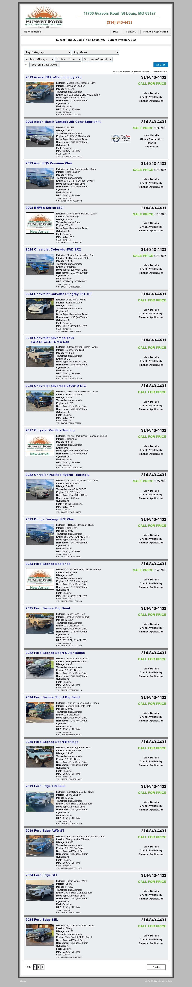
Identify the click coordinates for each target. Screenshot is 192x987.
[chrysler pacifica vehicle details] (40, 445)
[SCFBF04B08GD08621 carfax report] (121, 138)
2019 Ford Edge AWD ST (45, 830)
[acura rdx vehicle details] (40, 92)
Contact (131, 31)
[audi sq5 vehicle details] (40, 178)
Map (115, 31)
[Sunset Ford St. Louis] (96, 17)
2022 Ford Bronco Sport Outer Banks (55, 652)
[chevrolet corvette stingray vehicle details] (40, 309)
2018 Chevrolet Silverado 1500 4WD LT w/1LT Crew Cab (50, 339)
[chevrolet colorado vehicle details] (40, 264)
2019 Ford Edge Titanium (46, 786)
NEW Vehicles (32, 31)
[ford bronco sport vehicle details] (40, 667)
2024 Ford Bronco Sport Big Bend (53, 697)
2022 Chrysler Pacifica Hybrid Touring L (57, 474)
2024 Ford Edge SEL (42, 875)
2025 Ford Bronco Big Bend (48, 608)
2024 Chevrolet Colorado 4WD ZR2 (53, 249)
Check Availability (151, 97)
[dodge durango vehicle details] (40, 534)
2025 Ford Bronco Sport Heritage (52, 741)
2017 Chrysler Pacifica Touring (50, 430)
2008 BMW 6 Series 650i (45, 207)
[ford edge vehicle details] (40, 801)
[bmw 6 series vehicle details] (40, 223)
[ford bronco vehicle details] (40, 578)
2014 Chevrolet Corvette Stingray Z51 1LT (59, 294)
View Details (151, 93)
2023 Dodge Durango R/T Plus (50, 519)
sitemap (23, 981)
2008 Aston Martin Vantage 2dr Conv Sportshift (63, 121)
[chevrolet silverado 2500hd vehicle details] (40, 400)
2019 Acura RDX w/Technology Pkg (54, 77)
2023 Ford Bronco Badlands (48, 563)
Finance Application (155, 31)
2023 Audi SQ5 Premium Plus (49, 163)
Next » (156, 967)
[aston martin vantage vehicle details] (40, 136)
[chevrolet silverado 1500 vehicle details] (40, 356)
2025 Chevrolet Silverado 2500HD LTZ (56, 385)
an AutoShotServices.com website (158, 981)
